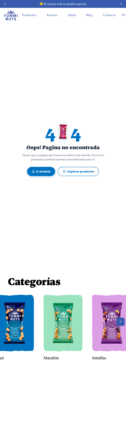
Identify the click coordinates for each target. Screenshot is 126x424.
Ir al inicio (43, 171)
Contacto (109, 15)
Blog (89, 15)
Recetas (52, 15)
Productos (29, 15)
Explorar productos (80, 171)
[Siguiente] (120, 322)
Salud (72, 15)
